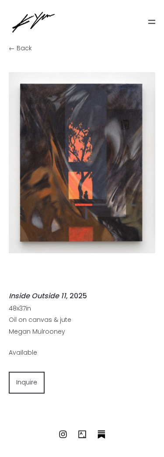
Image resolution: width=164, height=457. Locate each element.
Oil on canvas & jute (40, 319)
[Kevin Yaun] (33, 22)
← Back (20, 48)
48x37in (20, 308)
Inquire (26, 382)
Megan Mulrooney (37, 331)
